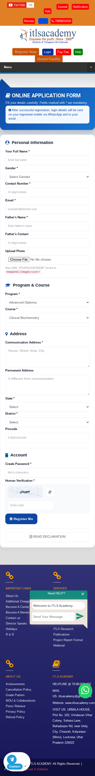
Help (78, 52)
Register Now (26, 52)
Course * (11, 309)
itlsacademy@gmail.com (75, 696)
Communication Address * (24, 342)
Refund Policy (15, 717)
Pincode (11, 429)
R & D (10, 634)
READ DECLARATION (48, 536)
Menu (48, 67)
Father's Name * (16, 217)
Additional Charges (18, 601)
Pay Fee (63, 52)
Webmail (59, 645)
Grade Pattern (15, 695)
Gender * (11, 168)
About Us (12, 596)
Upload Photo (15, 251)
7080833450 (62, 21)
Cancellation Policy (18, 689)
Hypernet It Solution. (35, 769)
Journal (62, 6)
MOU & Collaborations (21, 700)
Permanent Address (19, 370)
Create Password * (18, 464)
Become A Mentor (18, 612)
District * (11, 413)
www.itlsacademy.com (80, 703)
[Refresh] (50, 492)
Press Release (15, 706)
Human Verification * (20, 480)
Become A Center (17, 607)
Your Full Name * (17, 151)
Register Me (22, 519)
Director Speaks (16, 623)
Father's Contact (16, 234)
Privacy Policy (15, 711)
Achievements (15, 684)
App (47, 11)
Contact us (13, 618)
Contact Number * (17, 183)
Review (29, 21)
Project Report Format (68, 640)
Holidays (11, 629)
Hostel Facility (48, 59)
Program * (12, 294)
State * (10, 398)
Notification (80, 6)
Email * (10, 200)
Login (48, 52)
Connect (14, 766)
